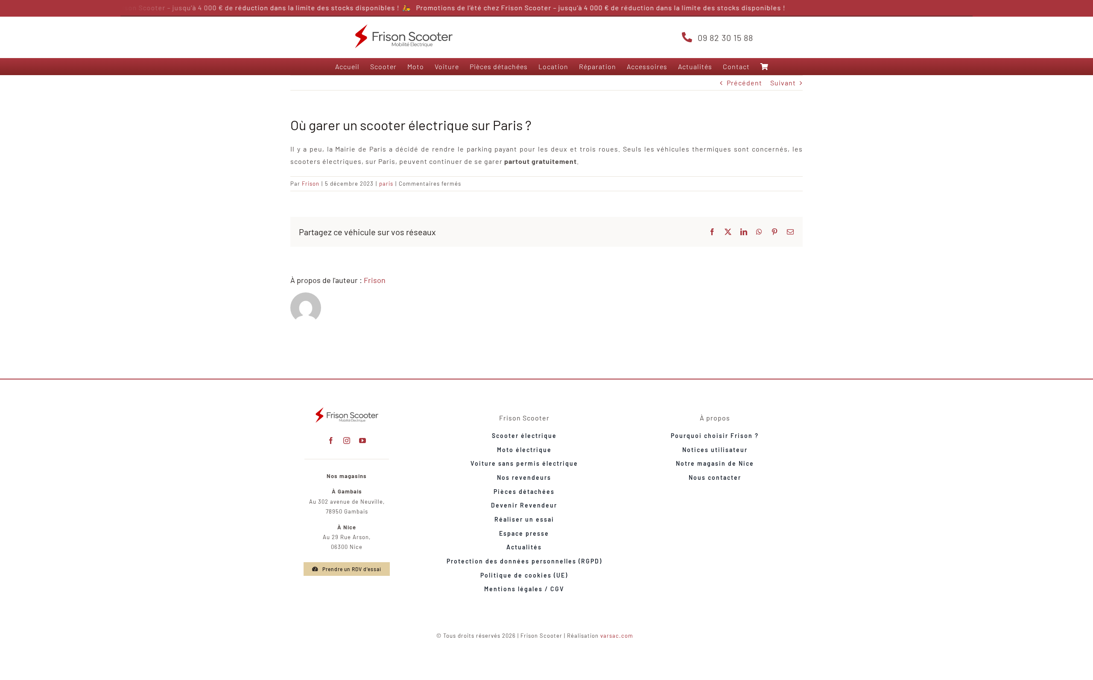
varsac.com (616, 635)
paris (386, 183)
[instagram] (347, 440)
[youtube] (362, 440)
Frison (310, 183)
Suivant (783, 83)
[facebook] (331, 440)
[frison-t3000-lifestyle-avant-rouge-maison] (346, 408)
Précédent (744, 83)
